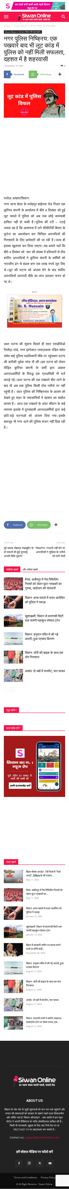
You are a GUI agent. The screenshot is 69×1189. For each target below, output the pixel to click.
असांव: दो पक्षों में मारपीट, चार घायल (45, 671)
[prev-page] (6, 689)
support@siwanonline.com (42, 1137)
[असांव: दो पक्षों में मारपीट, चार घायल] (13, 675)
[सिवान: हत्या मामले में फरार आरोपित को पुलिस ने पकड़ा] (13, 602)
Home (7, 25)
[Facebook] (19, 1163)
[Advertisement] (34, 157)
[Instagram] (29, 1163)
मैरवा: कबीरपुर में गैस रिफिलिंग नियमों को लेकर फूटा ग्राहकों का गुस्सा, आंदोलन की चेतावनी (43, 584)
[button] (6, 17)
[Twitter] (40, 1163)
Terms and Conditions (25, 1177)
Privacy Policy (48, 1177)
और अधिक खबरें (30, 569)
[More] (60, 74)
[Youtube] (50, 1163)
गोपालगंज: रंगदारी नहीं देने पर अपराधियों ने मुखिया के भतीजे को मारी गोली (50, 552)
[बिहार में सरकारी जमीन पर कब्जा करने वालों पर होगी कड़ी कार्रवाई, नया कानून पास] (13, 949)
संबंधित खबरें (12, 569)
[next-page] (12, 689)
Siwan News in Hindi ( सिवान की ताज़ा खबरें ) (35, 25)
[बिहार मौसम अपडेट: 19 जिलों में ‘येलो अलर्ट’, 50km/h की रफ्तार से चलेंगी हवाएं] (13, 876)
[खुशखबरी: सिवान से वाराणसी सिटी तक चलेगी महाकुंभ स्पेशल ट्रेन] (13, 620)
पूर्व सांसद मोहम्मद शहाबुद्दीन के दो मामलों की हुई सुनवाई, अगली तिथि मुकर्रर (19, 552)
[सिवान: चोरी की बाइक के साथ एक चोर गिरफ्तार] (13, 657)
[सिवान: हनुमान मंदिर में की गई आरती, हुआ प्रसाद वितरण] (13, 638)
